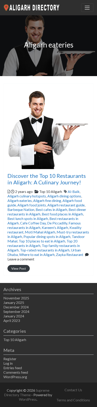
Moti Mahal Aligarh (40, 232)
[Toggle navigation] (87, 7)
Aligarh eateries (19, 200)
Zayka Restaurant (69, 254)
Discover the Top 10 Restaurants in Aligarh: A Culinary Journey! (46, 178)
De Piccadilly (57, 223)
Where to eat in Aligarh (37, 254)
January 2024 (13, 316)
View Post (18, 268)
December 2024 (16, 307)
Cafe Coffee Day (33, 223)
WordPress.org (15, 377)
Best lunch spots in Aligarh (27, 218)
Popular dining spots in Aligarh (46, 236)
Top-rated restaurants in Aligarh (44, 250)
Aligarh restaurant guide (66, 205)
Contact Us (73, 390)
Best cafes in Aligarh (51, 209)
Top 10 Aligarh (14, 339)
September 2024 (16, 311)
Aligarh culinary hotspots (26, 196)
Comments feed (15, 372)
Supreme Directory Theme (26, 392)
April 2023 (11, 320)
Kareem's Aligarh (55, 227)
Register (9, 359)
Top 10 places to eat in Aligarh (42, 241)
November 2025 (16, 298)
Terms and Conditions (73, 400)
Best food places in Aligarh (62, 214)
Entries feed (12, 368)
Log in (8, 363)
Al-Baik (74, 191)
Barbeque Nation (20, 209)
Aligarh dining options (64, 196)
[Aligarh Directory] (32, 7)
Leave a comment (20, 259)
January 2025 (13, 302)
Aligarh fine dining (47, 200)
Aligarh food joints (31, 205)
